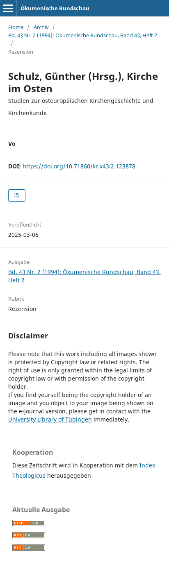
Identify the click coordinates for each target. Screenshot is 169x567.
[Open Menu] (8, 8)
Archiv (41, 27)
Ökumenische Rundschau (55, 8)
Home (15, 27)
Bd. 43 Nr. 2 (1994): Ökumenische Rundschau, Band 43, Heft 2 (82, 35)
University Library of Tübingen (50, 419)
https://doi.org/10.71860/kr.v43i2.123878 (79, 166)
